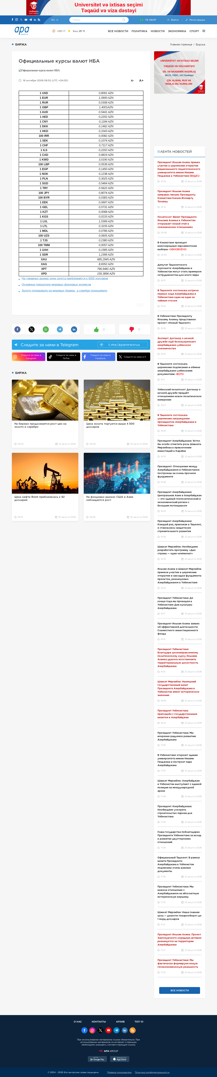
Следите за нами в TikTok (66, 357)
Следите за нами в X (135, 357)
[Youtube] (26, 20)
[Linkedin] (35, 20)
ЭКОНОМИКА (177, 31)
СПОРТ (194, 31)
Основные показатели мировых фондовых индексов (56, 284)
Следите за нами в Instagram (31, 357)
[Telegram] (30, 20)
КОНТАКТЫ (99, 1021)
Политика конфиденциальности (152, 1072)
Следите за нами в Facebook (101, 357)
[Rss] (39, 20)
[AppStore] (119, 1059)
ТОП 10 (139, 1021)
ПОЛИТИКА (139, 31)
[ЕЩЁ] (202, 31)
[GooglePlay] (97, 1059)
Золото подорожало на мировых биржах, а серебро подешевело (64, 290)
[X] (21, 20)
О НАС (78, 1021)
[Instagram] (16, 20)
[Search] (124, 20)
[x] (100, 1030)
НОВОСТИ (158, 31)
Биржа (200, 44)
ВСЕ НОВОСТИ (118, 31)
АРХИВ (120, 1021)
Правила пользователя (119, 1072)
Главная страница (181, 44)
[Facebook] (12, 20)
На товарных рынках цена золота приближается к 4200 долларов (65, 278)
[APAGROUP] (108, 1051)
